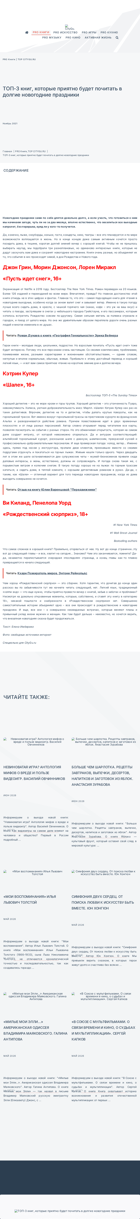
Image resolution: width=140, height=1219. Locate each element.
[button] (117, 37)
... (19, 839)
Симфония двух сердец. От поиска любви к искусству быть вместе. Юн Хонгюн (103, 902)
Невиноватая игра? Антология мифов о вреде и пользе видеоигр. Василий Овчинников (34, 773)
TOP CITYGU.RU (27, 59)
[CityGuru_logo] (70, 26)
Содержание (16, 170)
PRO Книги (9, 59)
